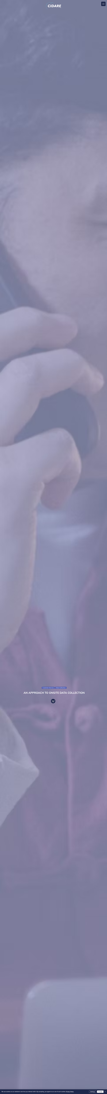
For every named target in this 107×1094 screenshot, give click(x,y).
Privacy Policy (70, 1091)
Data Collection (61, 688)
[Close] (105, 1091)
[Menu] (103, 4)
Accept (100, 1091)
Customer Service (48, 688)
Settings (92, 1091)
